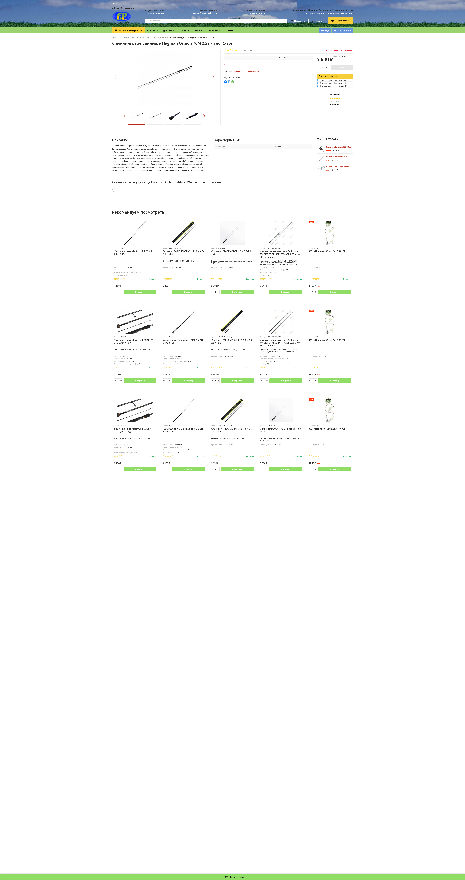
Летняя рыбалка (127, 38)
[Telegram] (229, 81)
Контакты (152, 30)
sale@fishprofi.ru (257, 13)
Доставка (168, 30)
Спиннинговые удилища (156, 38)
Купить (342, 67)
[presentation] (115, 77)
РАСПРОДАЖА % (342, 30)
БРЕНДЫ (325, 30)
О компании (213, 30)
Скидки (198, 30)
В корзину (140, 292)
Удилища (140, 38)
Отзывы (229, 30)
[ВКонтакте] (225, 81)
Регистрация (127, 8)
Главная (115, 38)
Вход (116, 8)
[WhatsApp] (232, 81)
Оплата (184, 30)
